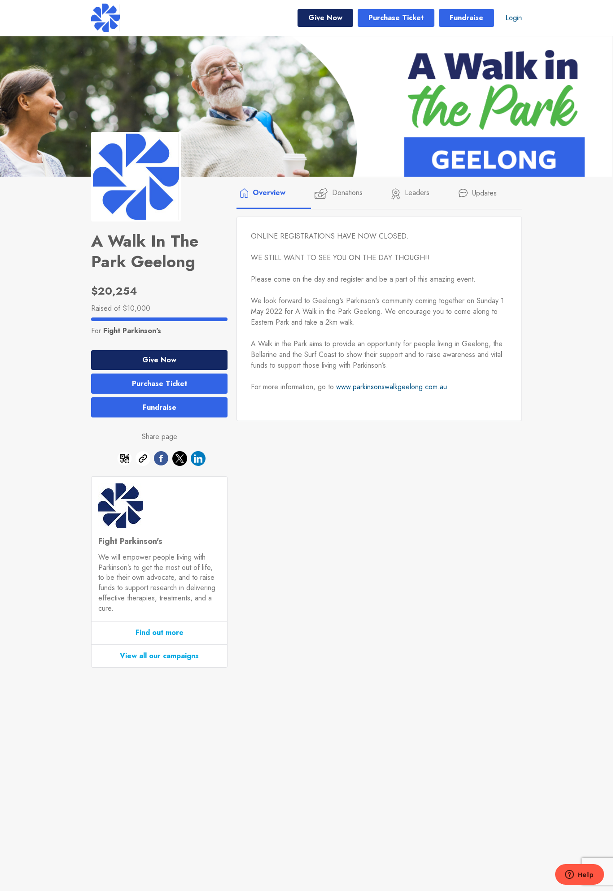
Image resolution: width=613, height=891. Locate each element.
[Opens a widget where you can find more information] (579, 875)
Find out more (160, 632)
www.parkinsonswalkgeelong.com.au (391, 387)
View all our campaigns (159, 656)
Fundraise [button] (466, 18)
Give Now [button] (325, 18)
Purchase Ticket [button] (396, 18)
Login (513, 18)
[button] (124, 460)
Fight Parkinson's (132, 331)
